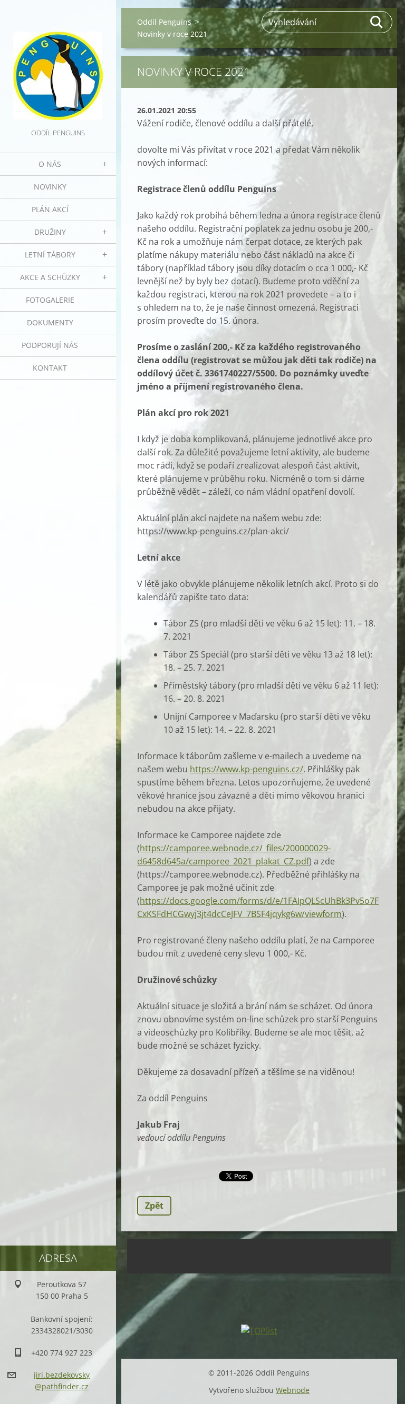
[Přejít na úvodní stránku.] (58, 63)
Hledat (377, 22)
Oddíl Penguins (164, 22)
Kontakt (50, 368)
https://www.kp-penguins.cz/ (246, 769)
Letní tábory (50, 255)
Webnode (293, 1390)
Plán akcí (50, 209)
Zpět (154, 1205)
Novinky (50, 187)
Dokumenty (50, 322)
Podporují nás (50, 345)
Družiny (50, 232)
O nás (49, 164)
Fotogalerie (50, 300)
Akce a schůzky (50, 277)
